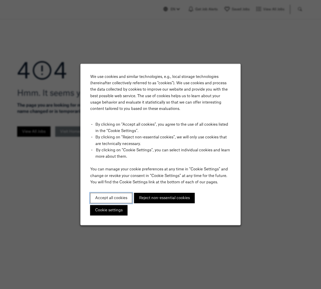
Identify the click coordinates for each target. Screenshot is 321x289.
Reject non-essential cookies (164, 198)
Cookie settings (109, 210)
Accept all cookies (111, 198)
